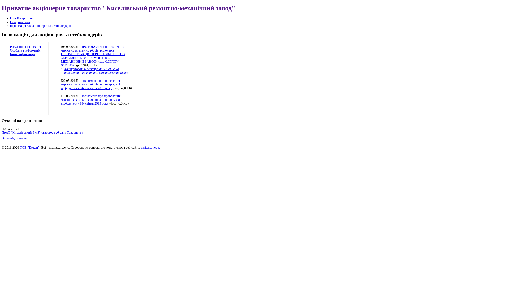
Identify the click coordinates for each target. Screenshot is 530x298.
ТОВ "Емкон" (30, 147)
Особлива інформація (25, 50)
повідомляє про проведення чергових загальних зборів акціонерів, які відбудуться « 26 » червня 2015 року (90, 84)
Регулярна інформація (25, 46)
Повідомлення (20, 22)
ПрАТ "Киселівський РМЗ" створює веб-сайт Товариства (42, 132)
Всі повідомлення (14, 138)
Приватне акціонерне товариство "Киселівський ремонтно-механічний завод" (118, 8)
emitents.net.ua (150, 147)
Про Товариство (21, 18)
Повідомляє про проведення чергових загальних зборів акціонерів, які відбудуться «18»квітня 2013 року (90, 99)
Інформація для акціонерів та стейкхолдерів (41, 26)
